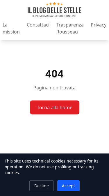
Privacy (98, 25)
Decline (41, 185)
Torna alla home (54, 107)
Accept (68, 185)
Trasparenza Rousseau (70, 28)
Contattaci (38, 25)
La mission (11, 28)
